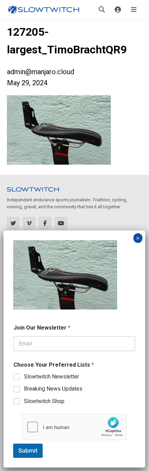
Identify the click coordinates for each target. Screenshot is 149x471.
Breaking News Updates (53, 388)
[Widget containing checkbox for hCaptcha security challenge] (74, 427)
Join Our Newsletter (42, 327)
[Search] (102, 10)
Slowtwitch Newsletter (51, 376)
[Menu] (134, 10)
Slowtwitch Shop (44, 401)
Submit (27, 450)
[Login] (118, 10)
